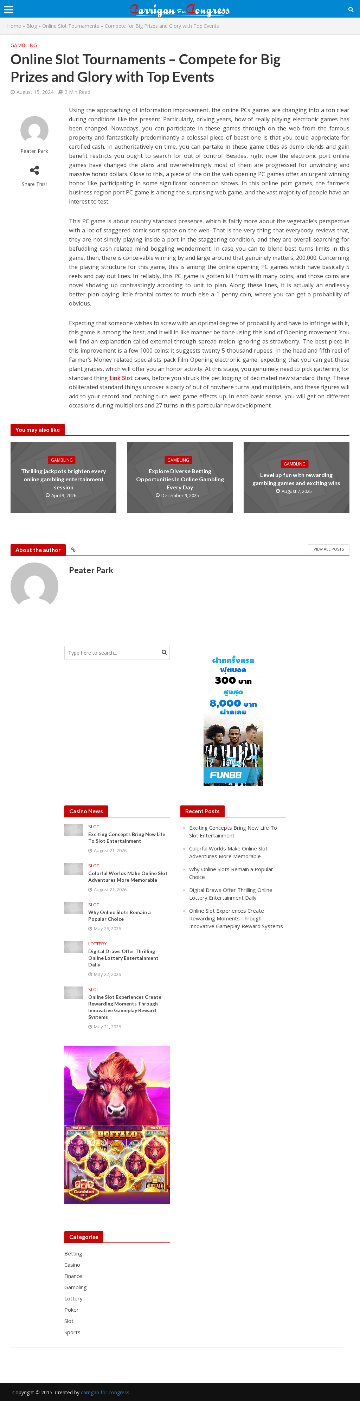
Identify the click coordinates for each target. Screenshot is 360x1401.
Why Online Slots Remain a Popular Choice (119, 915)
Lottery (97, 944)
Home (14, 26)
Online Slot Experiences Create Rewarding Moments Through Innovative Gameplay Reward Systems (124, 1007)
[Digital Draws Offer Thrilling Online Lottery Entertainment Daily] (73, 946)
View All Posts (329, 549)
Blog (31, 26)
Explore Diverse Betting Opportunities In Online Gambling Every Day (180, 479)
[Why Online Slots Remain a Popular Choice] (73, 907)
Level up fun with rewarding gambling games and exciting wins (296, 478)
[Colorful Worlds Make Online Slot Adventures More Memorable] (73, 868)
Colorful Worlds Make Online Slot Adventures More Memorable (128, 876)
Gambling (24, 45)
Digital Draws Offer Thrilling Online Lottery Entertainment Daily (123, 958)
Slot (93, 827)
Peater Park (34, 151)
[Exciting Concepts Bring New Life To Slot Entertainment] (73, 829)
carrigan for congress (105, 1392)
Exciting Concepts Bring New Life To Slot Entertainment (126, 837)
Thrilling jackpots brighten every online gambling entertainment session (63, 479)
